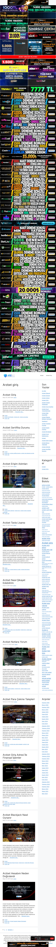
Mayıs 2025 (45, 709)
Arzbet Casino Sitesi (46, 526)
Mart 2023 (45, 765)
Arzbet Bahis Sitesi (47, 504)
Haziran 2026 (45, 702)
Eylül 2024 (45, 723)
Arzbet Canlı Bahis (46, 513)
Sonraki (10, 929)
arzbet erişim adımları (9, 510)
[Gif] (28, 156)
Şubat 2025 (45, 712)
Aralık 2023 (45, 744)
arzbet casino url (45, 529)
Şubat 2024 (45, 740)
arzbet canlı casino (46, 517)
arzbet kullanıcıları (46, 579)
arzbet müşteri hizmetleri (46, 594)
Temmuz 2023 (46, 756)
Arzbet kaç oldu (46, 577)
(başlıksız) (44, 421)
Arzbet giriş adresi (46, 546)
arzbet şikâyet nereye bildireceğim (45, 661)
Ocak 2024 (45, 742)
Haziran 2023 (45, 758)
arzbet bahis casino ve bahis (47, 497)
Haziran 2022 (45, 786)
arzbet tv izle (26, 744)
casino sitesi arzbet (46, 664)
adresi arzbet (46, 485)
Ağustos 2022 (46, 782)
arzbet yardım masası (45, 639)
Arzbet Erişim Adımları (15, 463)
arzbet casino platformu (46, 524)
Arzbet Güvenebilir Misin (46, 561)
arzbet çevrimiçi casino (47, 655)
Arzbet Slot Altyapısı (29, 862)
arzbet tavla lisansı (25, 569)
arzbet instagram (47, 572)
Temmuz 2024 (46, 728)
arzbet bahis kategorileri (47, 499)
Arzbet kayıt (44, 575)
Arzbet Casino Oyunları (45, 521)
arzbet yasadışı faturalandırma (47, 690)
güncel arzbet (46, 678)
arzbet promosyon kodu (47, 616)
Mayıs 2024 (45, 733)
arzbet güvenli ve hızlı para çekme (46, 568)
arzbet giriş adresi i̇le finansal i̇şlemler (18, 802)
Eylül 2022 (45, 779)
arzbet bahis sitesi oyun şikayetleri (12, 629)
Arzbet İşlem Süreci (47, 440)
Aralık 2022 (45, 772)
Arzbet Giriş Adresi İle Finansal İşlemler (15, 756)
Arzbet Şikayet (46, 393)
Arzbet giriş (16, 417)
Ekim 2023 (45, 749)
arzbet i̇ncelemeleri (45, 574)
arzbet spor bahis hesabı (46, 622)
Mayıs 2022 (45, 789)
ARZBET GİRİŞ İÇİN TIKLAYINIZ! (28, 57)
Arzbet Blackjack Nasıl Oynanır (11, 862)
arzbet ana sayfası (46, 492)
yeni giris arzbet (45, 688)
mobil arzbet (45, 682)
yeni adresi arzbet (45, 685)
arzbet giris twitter (46, 540)
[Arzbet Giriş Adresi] (9, 375)
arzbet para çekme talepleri (16, 744)
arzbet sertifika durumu (15, 453)
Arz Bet (44, 391)
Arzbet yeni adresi (24, 417)
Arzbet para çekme (45, 608)
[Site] (28, 96)
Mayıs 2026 (45, 705)
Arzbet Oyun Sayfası (47, 406)
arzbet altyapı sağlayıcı (46, 490)
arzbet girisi (46, 538)
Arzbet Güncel (46, 395)
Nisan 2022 (45, 791)
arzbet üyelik (45, 657)
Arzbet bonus (45, 506)
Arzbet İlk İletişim (46, 432)
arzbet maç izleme (45, 587)
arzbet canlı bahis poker (46, 515)
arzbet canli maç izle (47, 511)
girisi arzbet (45, 670)
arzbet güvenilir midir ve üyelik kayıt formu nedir (47, 564)
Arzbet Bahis (45, 495)
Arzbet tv (45, 630)
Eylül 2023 (45, 751)
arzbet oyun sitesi (46, 601)
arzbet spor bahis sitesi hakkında (46, 626)
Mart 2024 (45, 737)
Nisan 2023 (45, 763)
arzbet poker (44, 613)
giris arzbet (44, 668)
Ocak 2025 (45, 714)
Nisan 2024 (45, 735)
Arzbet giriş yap (47, 549)
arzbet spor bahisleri (46, 623)
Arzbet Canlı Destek (8, 417)
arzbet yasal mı (44, 641)
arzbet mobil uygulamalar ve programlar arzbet (47, 592)
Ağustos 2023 (46, 754)
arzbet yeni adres (46, 644)
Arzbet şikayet (46, 659)
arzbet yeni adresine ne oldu (27, 453)
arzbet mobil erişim (45, 590)
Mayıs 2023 (45, 761)
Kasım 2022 (45, 775)
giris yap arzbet (47, 672)
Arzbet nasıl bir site (47, 598)
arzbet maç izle (46, 584)
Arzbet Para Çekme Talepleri (19, 699)
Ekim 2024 (45, 721)
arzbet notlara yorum (25, 688)
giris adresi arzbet (46, 667)
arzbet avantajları (46, 493)
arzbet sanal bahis (46, 618)
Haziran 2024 (45, 730)
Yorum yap (6, 418)
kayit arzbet (46, 680)
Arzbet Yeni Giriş (46, 652)
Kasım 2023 (45, 747)
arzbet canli (45, 508)
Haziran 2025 (45, 707)
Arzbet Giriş (49, 375)
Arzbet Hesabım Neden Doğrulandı (18, 921)
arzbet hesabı (44, 570)
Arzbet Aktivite (46, 447)
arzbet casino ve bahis (46, 531)
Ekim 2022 (45, 777)
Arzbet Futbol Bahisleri (47, 534)
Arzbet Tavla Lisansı (14, 522)
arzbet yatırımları (45, 643)
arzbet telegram (46, 628)
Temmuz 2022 (46, 784)
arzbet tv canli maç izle (47, 631)
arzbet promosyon (46, 615)
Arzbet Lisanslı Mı (46, 581)
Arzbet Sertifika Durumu (16, 427)
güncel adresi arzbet (46, 675)
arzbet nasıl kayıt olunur (47, 599)
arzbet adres (49, 487)
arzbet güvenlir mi (46, 566)
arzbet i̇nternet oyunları (15, 569)
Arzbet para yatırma (46, 604)
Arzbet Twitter (46, 636)
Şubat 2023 (45, 768)
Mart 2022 (45, 793)
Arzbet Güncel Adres (46, 554)
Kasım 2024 (45, 719)
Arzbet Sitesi (46, 620)
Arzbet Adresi (46, 398)
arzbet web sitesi (46, 637)
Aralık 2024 (45, 716)
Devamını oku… (19, 412)
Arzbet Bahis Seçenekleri (45, 501)
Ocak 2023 (45, 770)
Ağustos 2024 (46, 726)
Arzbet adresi (45, 488)
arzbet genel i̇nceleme (9, 688)
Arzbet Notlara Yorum (15, 641)
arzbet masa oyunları (45, 582)
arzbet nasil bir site (47, 596)
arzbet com (44, 533)
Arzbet (41, 375)
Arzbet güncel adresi (46, 557)
